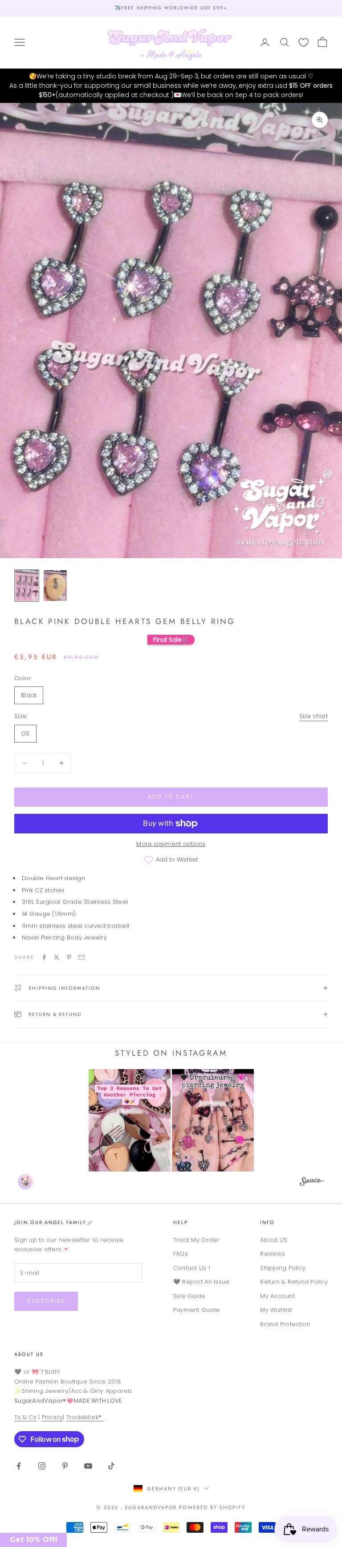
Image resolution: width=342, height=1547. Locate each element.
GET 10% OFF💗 (171, 834)
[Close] (240, 682)
